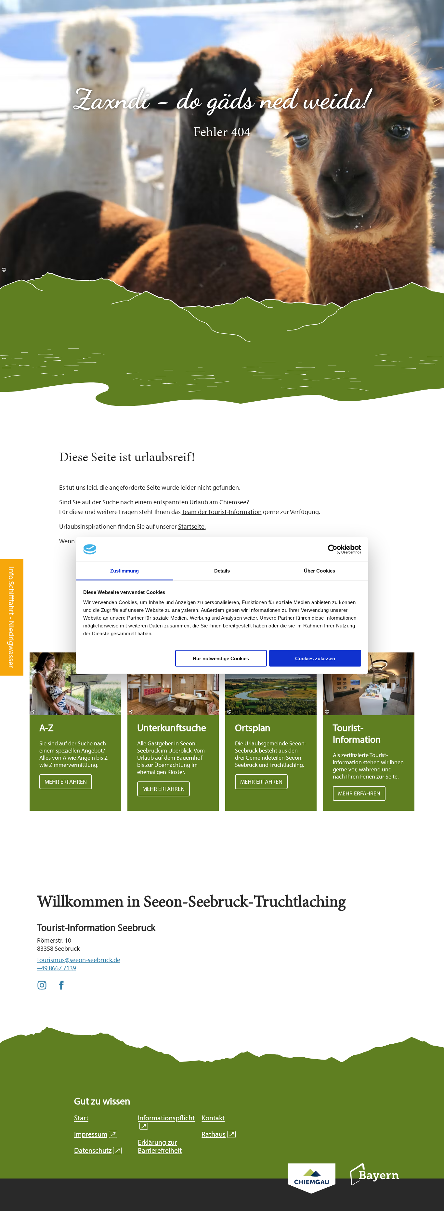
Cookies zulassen (315, 658)
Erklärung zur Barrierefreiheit (160, 1146)
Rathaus (218, 1134)
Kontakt (213, 1118)
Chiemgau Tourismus (311, 1187)
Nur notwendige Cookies (221, 658)
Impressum (94, 1134)
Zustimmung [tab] (124, 570)
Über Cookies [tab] (319, 570)
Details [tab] (222, 570)
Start (81, 1118)
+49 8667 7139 (56, 968)
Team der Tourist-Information (222, 512)
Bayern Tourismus (374, 1183)
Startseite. (192, 526)
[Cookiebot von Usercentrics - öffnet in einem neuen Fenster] (332, 549)
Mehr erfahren (75, 731)
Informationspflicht (166, 1122)
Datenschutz (97, 1150)
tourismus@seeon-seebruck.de (78, 960)
